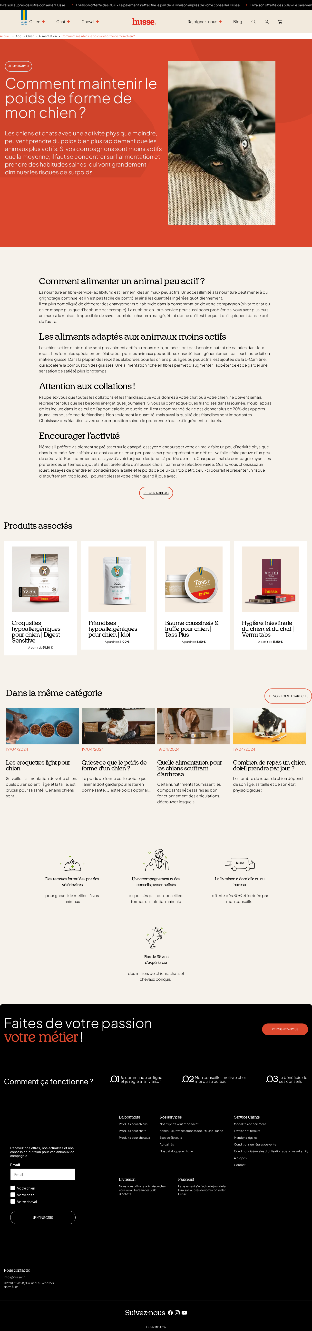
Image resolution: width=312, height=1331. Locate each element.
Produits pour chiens (133, 1124)
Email (15, 1165)
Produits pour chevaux (134, 1137)
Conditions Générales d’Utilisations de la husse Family (271, 1151)
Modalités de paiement (250, 1124)
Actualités (167, 1144)
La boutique (129, 1117)
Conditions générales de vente (255, 1144)
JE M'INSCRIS (43, 1217)
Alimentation (18, 66)
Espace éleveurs (171, 1137)
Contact (240, 1165)
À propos (240, 1158)
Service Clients (247, 1117)
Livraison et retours (247, 1131)
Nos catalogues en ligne (176, 1151)
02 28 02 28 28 (14, 1283)
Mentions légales (245, 1137)
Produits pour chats (132, 1131)
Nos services (171, 1117)
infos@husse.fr (14, 1277)
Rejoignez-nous (285, 1029)
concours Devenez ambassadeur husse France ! (192, 1131)
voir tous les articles (288, 695)
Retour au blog (156, 493)
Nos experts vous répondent (179, 1124)
